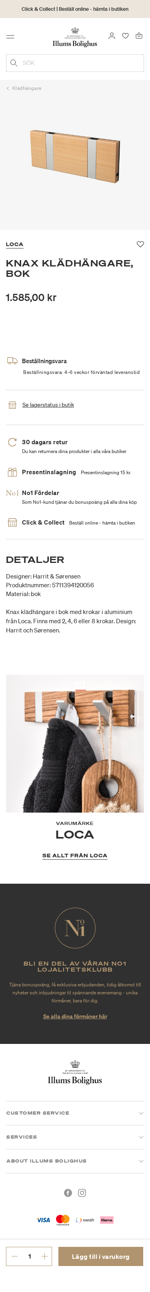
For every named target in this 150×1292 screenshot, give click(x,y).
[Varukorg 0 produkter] (139, 35)
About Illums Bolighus (46, 1161)
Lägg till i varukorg (101, 1256)
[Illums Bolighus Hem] (75, 36)
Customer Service (37, 1113)
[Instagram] (82, 1193)
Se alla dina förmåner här (75, 1016)
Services (21, 1137)
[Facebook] (68, 1193)
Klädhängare (27, 88)
